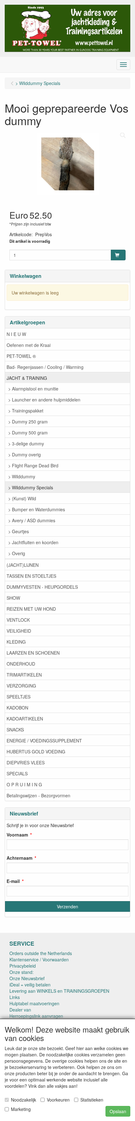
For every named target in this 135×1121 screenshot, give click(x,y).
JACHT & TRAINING (27, 378)
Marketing (21, 1109)
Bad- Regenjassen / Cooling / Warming (45, 367)
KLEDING (16, 642)
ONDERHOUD (21, 664)
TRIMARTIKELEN (24, 675)
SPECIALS (17, 773)
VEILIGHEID (19, 631)
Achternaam (19, 858)
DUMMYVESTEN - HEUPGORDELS (42, 587)
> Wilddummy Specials (30, 487)
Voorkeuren (58, 1100)
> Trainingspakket (25, 410)
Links (14, 997)
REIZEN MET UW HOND (31, 609)
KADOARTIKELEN (25, 718)
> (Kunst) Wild (22, 498)
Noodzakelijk (23, 1100)
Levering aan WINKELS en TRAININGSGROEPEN (59, 991)
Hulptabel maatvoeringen (34, 1003)
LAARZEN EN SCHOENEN (33, 653)
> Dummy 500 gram (28, 432)
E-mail (13, 881)
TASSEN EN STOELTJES (31, 576)
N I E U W (16, 334)
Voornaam (17, 834)
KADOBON (17, 707)
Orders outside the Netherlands (40, 953)
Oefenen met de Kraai (29, 345)
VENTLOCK (18, 620)
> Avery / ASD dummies (31, 520)
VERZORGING (21, 686)
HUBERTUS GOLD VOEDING (36, 751)
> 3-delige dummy (26, 443)
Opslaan (118, 1111)
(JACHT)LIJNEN (23, 565)
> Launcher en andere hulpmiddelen (44, 399)
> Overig (16, 553)
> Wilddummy (21, 476)
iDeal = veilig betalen (30, 984)
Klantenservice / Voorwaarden (39, 959)
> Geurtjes (18, 531)
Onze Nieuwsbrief (27, 978)
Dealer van (20, 1010)
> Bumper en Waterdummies (36, 509)
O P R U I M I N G (24, 784)
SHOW (13, 598)
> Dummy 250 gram (28, 421)
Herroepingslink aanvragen (36, 1016)
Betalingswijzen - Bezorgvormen (38, 795)
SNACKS (15, 729)
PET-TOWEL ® (21, 356)
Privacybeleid (22, 966)
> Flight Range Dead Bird (33, 465)
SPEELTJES (18, 696)
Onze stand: (21, 972)
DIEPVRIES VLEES (26, 762)
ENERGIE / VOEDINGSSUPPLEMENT (44, 740)
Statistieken (91, 1100)
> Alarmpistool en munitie (33, 388)
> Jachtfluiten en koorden (33, 542)
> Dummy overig (24, 454)
